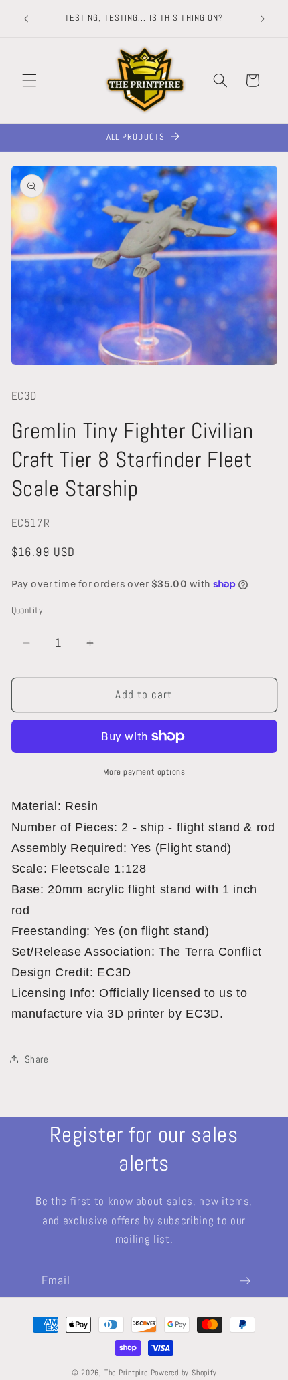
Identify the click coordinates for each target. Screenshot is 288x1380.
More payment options (144, 771)
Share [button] (37, 1059)
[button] (29, 80)
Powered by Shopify (184, 1372)
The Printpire (126, 1372)
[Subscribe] (245, 1281)
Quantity (27, 610)
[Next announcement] (262, 18)
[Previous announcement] (26, 18)
